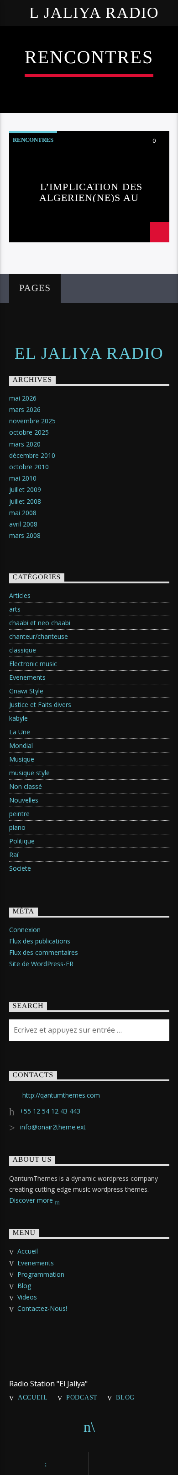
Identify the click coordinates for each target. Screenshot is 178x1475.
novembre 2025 (32, 420)
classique (22, 650)
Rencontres (33, 139)
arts (15, 609)
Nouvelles (23, 800)
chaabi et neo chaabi (39, 622)
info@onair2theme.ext (53, 1127)
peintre (19, 813)
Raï (14, 854)
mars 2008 (25, 535)
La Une (19, 731)
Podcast (82, 1397)
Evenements (27, 677)
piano (17, 827)
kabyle (18, 718)
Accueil (27, 1251)
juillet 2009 (25, 489)
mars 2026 (25, 409)
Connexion (25, 929)
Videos (27, 1297)
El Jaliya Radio (89, 12)
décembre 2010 (32, 455)
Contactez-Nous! (42, 1308)
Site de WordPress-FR (41, 963)
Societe (20, 868)
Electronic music (33, 663)
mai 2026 (23, 398)
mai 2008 (23, 512)
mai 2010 (23, 478)
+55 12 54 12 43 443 (50, 1111)
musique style (29, 772)
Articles (20, 595)
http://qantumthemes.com (61, 1095)
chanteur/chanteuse (38, 636)
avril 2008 (23, 524)
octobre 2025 (29, 432)
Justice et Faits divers (40, 704)
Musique (21, 759)
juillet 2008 (25, 501)
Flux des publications (39, 941)
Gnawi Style (26, 691)
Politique (22, 841)
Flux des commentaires (43, 952)
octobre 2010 (29, 466)
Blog (24, 1285)
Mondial (21, 745)
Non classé (25, 786)
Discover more (32, 1200)
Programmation (40, 1274)
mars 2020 (25, 444)
